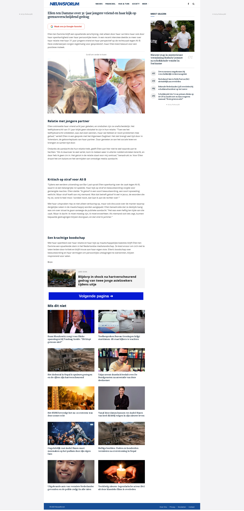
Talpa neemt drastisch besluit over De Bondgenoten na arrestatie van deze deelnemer (117, 377)
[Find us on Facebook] (188, 4)
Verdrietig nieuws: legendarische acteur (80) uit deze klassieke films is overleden (121, 488)
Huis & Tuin (123, 4)
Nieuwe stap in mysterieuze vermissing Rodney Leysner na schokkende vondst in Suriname (167, 59)
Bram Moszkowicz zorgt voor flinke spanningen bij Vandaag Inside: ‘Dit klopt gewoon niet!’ (69, 339)
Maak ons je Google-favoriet (68, 26)
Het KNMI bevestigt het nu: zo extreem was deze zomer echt (70, 414)
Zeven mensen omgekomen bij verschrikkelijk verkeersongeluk (172, 73)
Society (135, 4)
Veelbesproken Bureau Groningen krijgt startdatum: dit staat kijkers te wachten (119, 338)
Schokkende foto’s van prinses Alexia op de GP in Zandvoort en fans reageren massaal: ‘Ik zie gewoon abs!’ (176, 97)
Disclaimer (182, 507)
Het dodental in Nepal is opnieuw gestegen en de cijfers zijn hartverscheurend (70, 376)
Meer (144, 4)
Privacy (172, 507)
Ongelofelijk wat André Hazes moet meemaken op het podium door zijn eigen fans (69, 451)
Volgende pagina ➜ (96, 296)
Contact (191, 507)
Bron (50, 262)
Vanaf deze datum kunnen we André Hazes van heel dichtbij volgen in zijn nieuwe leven (121, 414)
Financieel (110, 4)
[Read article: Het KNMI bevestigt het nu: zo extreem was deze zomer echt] (71, 398)
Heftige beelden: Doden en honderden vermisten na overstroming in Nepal (118, 450)
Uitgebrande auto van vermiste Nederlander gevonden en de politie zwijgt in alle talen (71, 488)
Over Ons (163, 507)
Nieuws (99, 4)
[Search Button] (193, 4)
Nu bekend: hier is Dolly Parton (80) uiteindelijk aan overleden (173, 80)
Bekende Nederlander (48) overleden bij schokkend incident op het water (175, 88)
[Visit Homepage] (64, 4)
